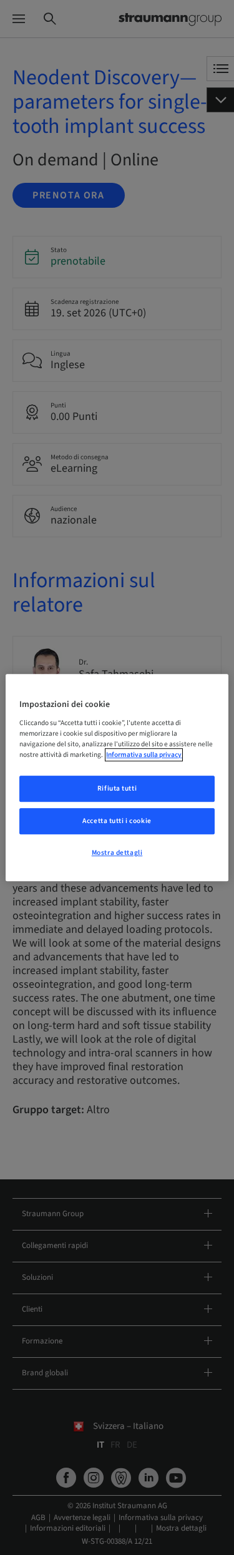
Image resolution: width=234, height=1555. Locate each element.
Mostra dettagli (117, 852)
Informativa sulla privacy (144, 754)
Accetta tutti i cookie (117, 821)
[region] (117, 777)
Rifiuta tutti (117, 788)
